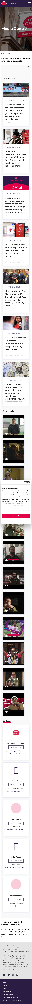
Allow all (16, 516)
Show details (23, 510)
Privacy (4, 988)
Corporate (12, 3)
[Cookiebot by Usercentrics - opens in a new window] (23, 482)
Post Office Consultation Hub (11, 997)
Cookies (5, 985)
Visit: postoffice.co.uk (8, 970)
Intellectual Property (8, 991)
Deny (16, 521)
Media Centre (9, 53)
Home (3, 53)
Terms (4, 982)
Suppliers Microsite (8, 994)
